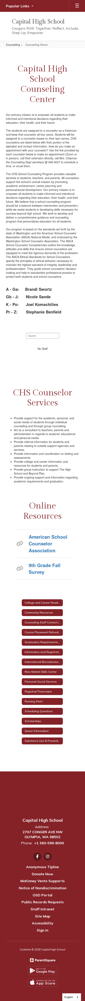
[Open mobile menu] (77, 6)
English (68, 997)
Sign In (42, 930)
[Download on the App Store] (42, 982)
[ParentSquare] (42, 960)
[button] (20, 6)
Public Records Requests (43, 902)
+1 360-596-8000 (49, 843)
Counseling (13, 45)
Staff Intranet (42, 909)
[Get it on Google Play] (42, 970)
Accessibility (42, 923)
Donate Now (42, 874)
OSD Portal (42, 895)
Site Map (42, 916)
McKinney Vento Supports (42, 881)
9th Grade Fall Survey (44, 568)
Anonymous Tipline (42, 867)
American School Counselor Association (48, 543)
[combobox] (71, 997)
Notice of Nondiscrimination (42, 888)
